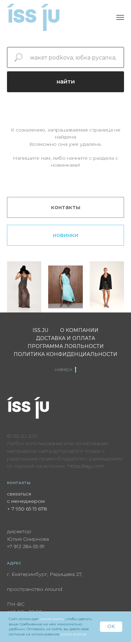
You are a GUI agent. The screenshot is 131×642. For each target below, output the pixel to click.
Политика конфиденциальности (65, 354)
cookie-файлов (73, 634)
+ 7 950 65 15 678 (27, 509)
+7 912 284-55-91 (26, 546)
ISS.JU (40, 330)
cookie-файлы (52, 619)
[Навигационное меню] (120, 17)
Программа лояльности (66, 346)
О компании (79, 330)
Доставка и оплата (65, 338)
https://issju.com (86, 466)
